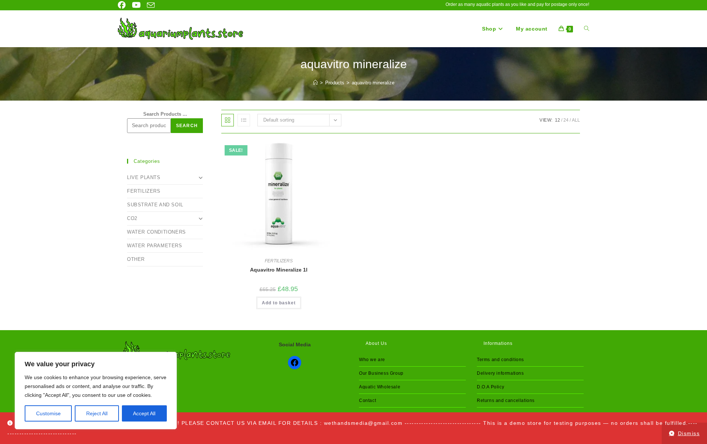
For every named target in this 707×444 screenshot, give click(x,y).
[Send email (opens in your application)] (149, 5)
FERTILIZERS (279, 260)
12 (557, 120)
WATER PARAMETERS (154, 245)
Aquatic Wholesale (379, 386)
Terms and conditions (500, 359)
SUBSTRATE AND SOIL (155, 204)
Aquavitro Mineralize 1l (278, 270)
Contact (367, 400)
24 (566, 120)
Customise (48, 413)
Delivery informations (500, 373)
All (576, 120)
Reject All (97, 413)
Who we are (372, 359)
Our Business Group (381, 373)
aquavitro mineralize (373, 82)
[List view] (244, 120)
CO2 (132, 218)
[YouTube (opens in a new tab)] (134, 5)
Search (187, 125)
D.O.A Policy (490, 386)
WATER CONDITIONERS (156, 232)
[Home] (315, 82)
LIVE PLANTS (144, 177)
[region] (96, 390)
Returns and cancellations (506, 400)
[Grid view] (227, 120)
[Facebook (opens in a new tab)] (122, 5)
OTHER (136, 259)
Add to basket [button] (279, 302)
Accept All (144, 413)
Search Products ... (165, 114)
